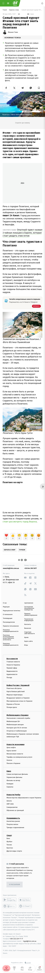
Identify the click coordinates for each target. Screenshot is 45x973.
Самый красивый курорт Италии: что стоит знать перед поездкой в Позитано (31, 10)
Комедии (10, 784)
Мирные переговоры (14, 695)
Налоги (9, 760)
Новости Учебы (13, 795)
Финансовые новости (15, 754)
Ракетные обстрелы (14, 688)
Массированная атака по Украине (19, 701)
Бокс (8, 838)
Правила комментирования (30, 614)
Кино (9, 771)
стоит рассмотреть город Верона (20, 521)
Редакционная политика (11, 610)
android (9, 900)
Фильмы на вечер (13, 781)
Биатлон (10, 848)
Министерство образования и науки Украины (24, 798)
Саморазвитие (12, 807)
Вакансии (27, 628)
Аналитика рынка (13, 821)
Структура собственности (29, 632)
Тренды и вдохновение (15, 828)
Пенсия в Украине (13, 763)
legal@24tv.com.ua (29, 941)
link (25, 577)
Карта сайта (28, 641)
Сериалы (10, 787)
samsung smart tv (25, 906)
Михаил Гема (13, 32)
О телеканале (7, 614)
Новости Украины (13, 665)
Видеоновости (12, 671)
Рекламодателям (9, 622)
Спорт (9, 835)
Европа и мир (14, 10)
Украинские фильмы (14, 777)
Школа (9, 801)
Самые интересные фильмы (17, 774)
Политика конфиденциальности (10, 630)
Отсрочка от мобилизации (17, 731)
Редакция (6, 607)
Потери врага (12, 707)
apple (25, 900)
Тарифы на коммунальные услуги (19, 757)
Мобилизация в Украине (17, 715)
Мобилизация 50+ (13, 721)
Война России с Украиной (18, 685)
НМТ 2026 (10, 804)
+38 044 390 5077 (30, 568)
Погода (9, 678)
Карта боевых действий (16, 692)
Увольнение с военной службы (18, 718)
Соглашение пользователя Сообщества (29, 608)
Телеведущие (7, 618)
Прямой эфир (12, 668)
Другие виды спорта (14, 851)
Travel (5, 10)
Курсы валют (11, 751)
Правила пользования (11, 626)
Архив (26, 637)
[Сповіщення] (42, 3)
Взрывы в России (13, 704)
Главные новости (13, 662)
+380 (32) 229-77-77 (16, 939)
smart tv (9, 906)
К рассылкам (14, 884)
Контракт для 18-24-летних (17, 728)
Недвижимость (13, 818)
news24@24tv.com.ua (11, 568)
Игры (26, 645)
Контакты (27, 624)
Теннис (9, 845)
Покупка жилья (12, 824)
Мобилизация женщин (15, 725)
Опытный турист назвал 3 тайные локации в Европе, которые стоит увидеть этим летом (22, 232)
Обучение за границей (15, 810)
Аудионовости (12, 674)
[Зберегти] (38, 88)
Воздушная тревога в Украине (18, 698)
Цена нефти (11, 747)
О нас (5, 603)
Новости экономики (15, 744)
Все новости (12, 659)
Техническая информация (28, 619)
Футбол (9, 842)
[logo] (15, 3)
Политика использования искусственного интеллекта (8, 637)
